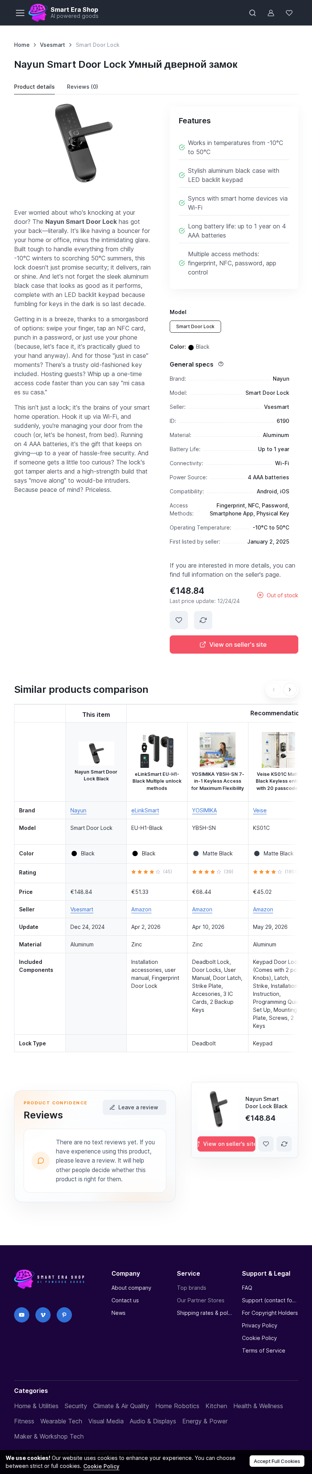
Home (22, 44)
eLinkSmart (145, 810)
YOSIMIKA (204, 810)
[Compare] (203, 620)
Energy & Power (205, 1421)
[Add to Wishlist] (179, 620)
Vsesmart (52, 44)
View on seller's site (238, 644)
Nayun (78, 810)
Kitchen (216, 1406)
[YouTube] (21, 1314)
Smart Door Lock (195, 326)
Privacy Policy (259, 1325)
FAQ (247, 1287)
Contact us (125, 1300)
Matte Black (218, 853)
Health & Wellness (258, 1406)
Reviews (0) (82, 86)
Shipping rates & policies (205, 1313)
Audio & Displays (153, 1421)
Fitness (24, 1421)
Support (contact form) (270, 1300)
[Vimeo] (43, 1314)
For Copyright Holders (270, 1313)
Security (76, 1406)
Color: (190, 346)
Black (88, 853)
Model (178, 312)
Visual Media (106, 1421)
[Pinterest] (64, 1314)
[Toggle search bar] (253, 13)
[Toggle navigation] (19, 13)
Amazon (141, 909)
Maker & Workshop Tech (49, 1436)
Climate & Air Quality (121, 1406)
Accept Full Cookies (277, 1461)
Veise (260, 810)
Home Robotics (177, 1406)
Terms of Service (263, 1350)
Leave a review (138, 1107)
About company (131, 1287)
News (118, 1313)
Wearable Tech (61, 1421)
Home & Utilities (36, 1406)
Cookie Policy (259, 1338)
